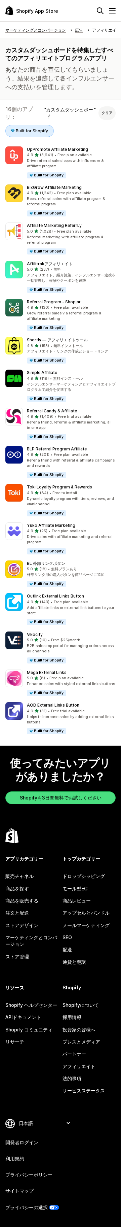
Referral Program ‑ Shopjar (54, 301)
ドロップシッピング (84, 876)
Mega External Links (47, 672)
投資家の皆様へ (79, 1029)
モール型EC (75, 888)
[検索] (100, 10)
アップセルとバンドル (86, 913)
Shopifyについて (81, 1005)
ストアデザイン (21, 925)
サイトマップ (19, 1191)
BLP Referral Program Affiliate (57, 448)
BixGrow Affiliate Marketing (54, 187)
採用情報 (72, 1017)
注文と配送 (17, 913)
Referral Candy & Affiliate (52, 410)
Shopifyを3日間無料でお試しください (61, 797)
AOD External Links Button (53, 705)
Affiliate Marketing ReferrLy (54, 225)
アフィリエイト (79, 1066)
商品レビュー (77, 901)
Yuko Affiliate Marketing (51, 525)
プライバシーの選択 (26, 1207)
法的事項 (72, 1078)
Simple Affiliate (42, 372)
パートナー (74, 1054)
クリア (107, 112)
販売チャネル (19, 876)
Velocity (35, 634)
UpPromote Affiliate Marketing (57, 149)
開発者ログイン (21, 1142)
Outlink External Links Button (55, 596)
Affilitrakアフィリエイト (50, 263)
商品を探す (17, 888)
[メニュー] (112, 10)
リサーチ (14, 1042)
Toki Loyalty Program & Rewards (59, 486)
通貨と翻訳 (74, 962)
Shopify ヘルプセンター (31, 1005)
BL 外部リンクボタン (46, 563)
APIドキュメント (23, 1017)
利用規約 (14, 1158)
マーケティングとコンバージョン (31, 940)
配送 (67, 949)
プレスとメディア (81, 1042)
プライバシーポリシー (28, 1175)
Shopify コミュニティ (28, 1029)
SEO (67, 937)
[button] (60, 162)
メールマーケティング (86, 925)
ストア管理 (17, 956)
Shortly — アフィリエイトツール (57, 339)
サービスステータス (84, 1090)
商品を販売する (21, 901)
